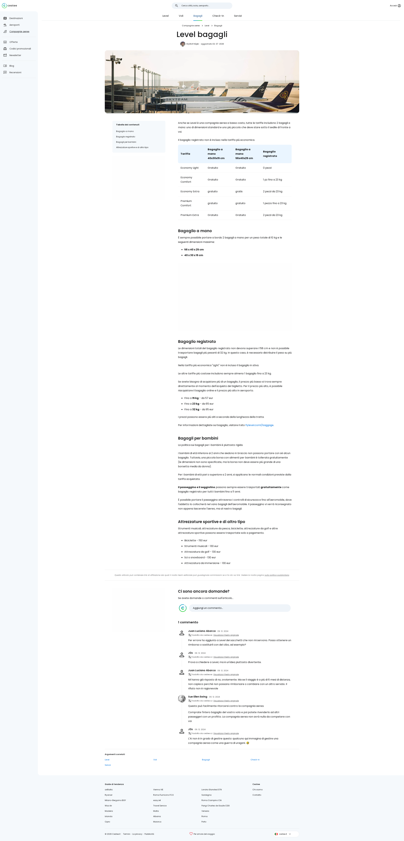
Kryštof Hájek (193, 44)
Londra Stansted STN (212, 789)
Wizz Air (108, 805)
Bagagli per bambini (126, 142)
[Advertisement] (138, 178)
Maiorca (157, 821)
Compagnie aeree (191, 25)
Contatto (256, 795)
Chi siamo (257, 789)
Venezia (205, 811)
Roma (205, 816)
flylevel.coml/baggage (259, 425)
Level (165, 16)
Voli (181, 16)
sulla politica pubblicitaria (277, 575)
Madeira (109, 811)
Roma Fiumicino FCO (163, 795)
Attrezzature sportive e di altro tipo (132, 147)
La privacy (137, 834)
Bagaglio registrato (125, 136)
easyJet (157, 800)
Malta (156, 811)
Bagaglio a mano (125, 131)
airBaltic (109, 789)
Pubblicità (149, 834)
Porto (204, 821)
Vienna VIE (158, 789)
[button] (235, 608)
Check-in (218, 16)
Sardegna (206, 795)
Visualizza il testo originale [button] (226, 635)
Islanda (108, 816)
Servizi (238, 16)
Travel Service (159, 805)
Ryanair (108, 795)
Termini (126, 834)
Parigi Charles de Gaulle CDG (216, 805)
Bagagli (197, 16)
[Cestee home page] (9, 5)
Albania (157, 816)
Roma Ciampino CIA (212, 800)
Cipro (107, 821)
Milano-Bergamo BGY (115, 800)
